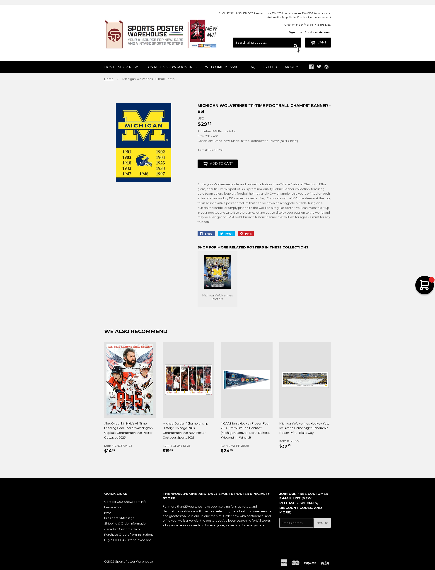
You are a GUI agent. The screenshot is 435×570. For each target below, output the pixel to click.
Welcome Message (223, 67)
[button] (267, 51)
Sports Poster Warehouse (134, 561)
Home (109, 79)
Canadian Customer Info (122, 529)
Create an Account (317, 32)
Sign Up (322, 523)
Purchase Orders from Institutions (128, 534)
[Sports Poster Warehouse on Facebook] (311, 67)
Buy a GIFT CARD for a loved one (128, 540)
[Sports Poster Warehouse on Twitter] (319, 67)
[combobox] (267, 43)
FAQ (252, 67)
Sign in (293, 32)
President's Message (119, 518)
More (290, 67)
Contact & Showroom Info (171, 67)
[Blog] (326, 67)
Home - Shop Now (121, 67)
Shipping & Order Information (125, 523)
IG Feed (270, 67)
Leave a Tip (112, 507)
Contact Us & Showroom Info (125, 501)
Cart (321, 42)
